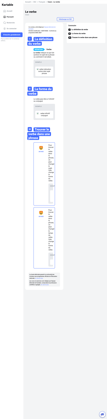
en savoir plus (39, 278)
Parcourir (10, 17)
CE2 (34, 2)
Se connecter (12, 29)
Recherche (11, 23)
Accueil (9, 11)
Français (42, 2)
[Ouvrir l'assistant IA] (102, 414)
